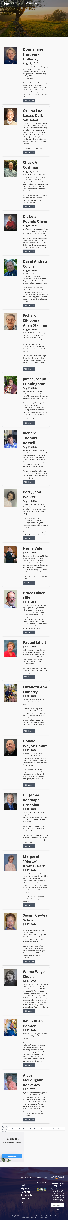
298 (54, 1129)
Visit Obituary (29, 101)
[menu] (64, 3)
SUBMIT (58, 1209)
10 (45, 1129)
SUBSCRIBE (12, 1156)
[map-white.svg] (43, 1182)
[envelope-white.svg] (40, 1182)
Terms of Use (34, 1218)
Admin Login (43, 1218)
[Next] (63, 1128)
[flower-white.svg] (45, 1182)
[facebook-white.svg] (38, 1182)
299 (59, 1129)
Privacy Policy (25, 1218)
